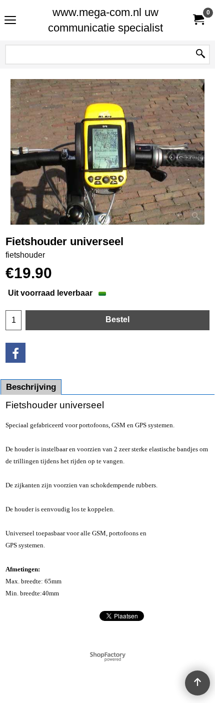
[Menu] (10, 21)
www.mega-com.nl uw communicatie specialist (105, 20)
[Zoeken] (200, 54)
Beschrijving (31, 387)
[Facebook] (16, 353)
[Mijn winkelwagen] (198, 20)
